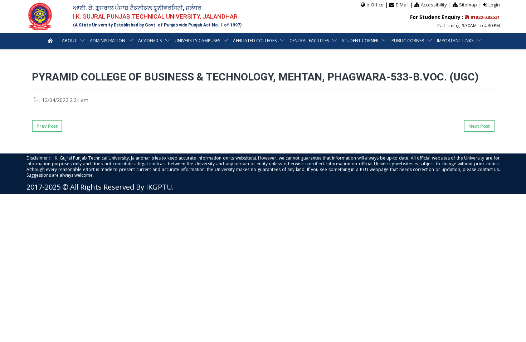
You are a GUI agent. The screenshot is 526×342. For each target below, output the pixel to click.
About (69, 41)
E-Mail (402, 4)
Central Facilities (309, 41)
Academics (150, 41)
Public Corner (407, 41)
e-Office (375, 4)
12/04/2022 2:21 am (64, 100)
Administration (107, 41)
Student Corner (360, 41)
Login (494, 4)
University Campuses (197, 41)
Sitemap (468, 4)
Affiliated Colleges (255, 41)
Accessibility (434, 4)
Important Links (455, 41)
